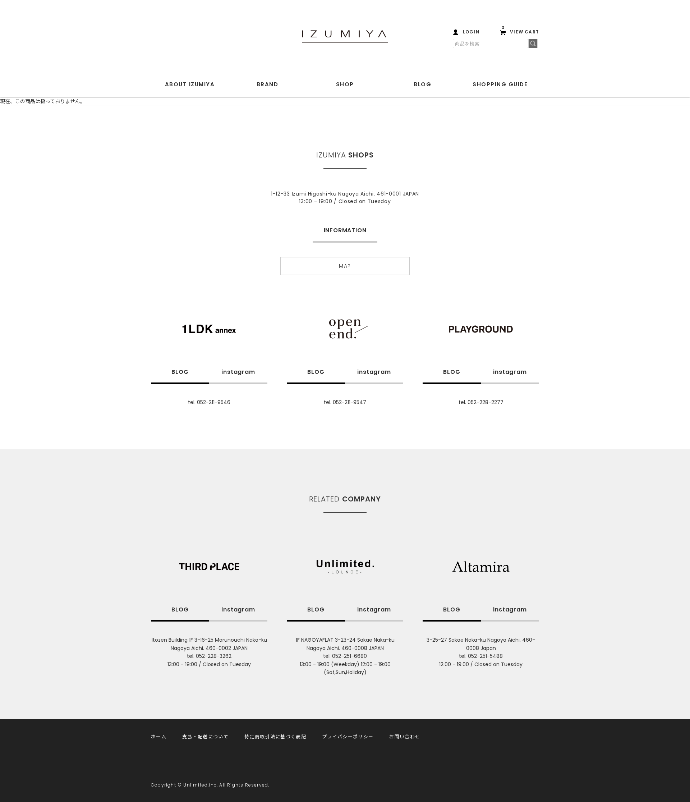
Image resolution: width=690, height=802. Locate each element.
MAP (345, 266)
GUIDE (500, 84)
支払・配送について (205, 736)
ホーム (158, 736)
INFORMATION (345, 230)
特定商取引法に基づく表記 (275, 736)
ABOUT (190, 84)
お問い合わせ (404, 736)
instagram (238, 372)
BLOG (422, 84)
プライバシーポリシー (347, 736)
